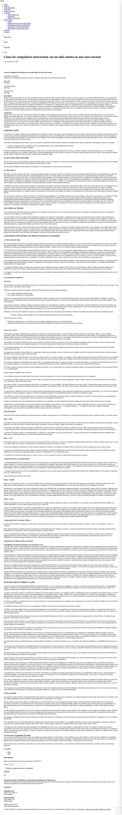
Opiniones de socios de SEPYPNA (18, 27)
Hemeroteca (11, 16)
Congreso (7, 30)
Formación (7, 9)
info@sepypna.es (13, 806)
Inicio (5, 4)
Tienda (10, 21)
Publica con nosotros (14, 18)
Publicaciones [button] (8, 20)
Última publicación (13, 15)
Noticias (6, 6)
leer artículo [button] (7, 749)
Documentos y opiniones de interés (18, 28)
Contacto (6, 32)
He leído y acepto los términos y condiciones (19, 768)
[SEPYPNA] (61, 1)
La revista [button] (7, 13)
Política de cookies (105, 809)
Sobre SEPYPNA (9, 8)
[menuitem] (63, 4)
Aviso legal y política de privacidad (87, 809)
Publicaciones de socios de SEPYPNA (19, 23)
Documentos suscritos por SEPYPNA (19, 25)
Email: (6, 764)
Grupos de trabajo (9, 11)
